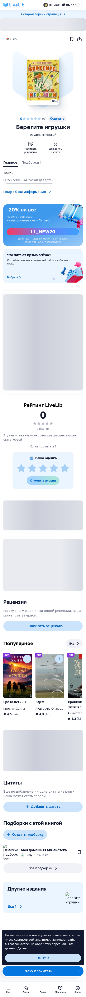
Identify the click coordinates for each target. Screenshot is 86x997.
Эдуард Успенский (43, 135)
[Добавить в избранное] (71, 39)
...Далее (21, 948)
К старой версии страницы (40, 14)
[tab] (10, 163)
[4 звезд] (35, 118)
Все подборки (41, 868)
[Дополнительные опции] (78, 971)
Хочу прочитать (38, 971)
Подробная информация (24, 192)
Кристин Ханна (14, 708)
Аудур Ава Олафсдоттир (53, 708)
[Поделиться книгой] (79, 39)
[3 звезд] (31, 118)
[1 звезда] (24, 118)
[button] (43, 80)
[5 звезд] (39, 118)
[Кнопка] (27, 659)
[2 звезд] (28, 118)
